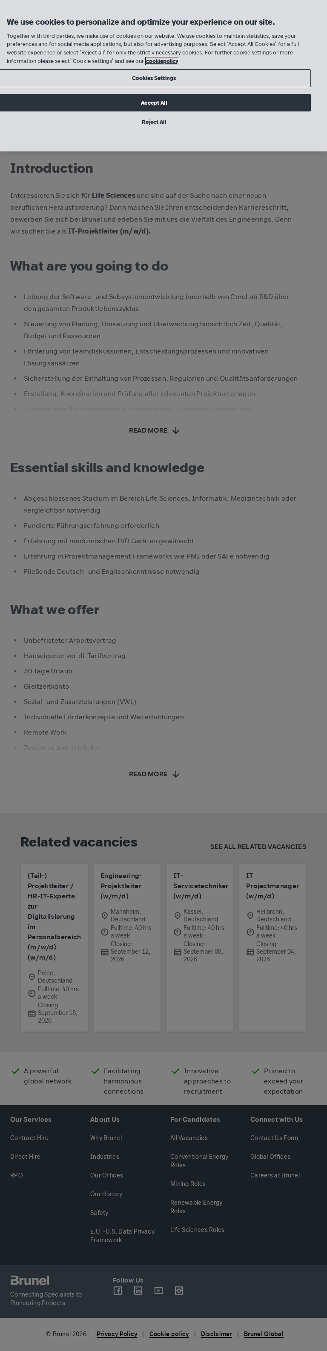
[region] (163, 75)
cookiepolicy (162, 61)
